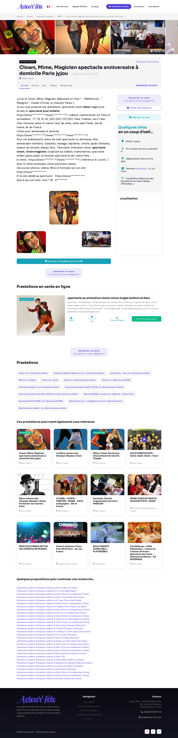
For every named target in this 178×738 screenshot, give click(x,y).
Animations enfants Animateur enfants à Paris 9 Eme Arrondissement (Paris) (53, 594)
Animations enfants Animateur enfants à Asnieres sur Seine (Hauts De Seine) (53, 619)
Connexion (138, 6)
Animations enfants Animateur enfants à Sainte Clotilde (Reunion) (48, 637)
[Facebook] (153, 731)
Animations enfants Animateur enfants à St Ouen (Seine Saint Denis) (49, 600)
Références (66, 85)
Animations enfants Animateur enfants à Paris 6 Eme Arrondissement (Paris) (53, 675)
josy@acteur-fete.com (151, 717)
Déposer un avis (141, 117)
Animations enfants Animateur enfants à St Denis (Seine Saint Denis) (49, 678)
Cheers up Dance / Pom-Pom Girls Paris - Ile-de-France (69, 549)
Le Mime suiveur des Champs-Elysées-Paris (69, 454)
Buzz (44, 85)
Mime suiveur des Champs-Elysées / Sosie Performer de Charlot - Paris (32, 502)
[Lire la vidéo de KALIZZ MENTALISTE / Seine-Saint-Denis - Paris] (144, 439)
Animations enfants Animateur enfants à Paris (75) (41, 656)
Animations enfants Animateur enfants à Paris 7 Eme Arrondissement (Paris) (53, 644)
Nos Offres (89, 702)
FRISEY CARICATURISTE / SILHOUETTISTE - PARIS (143, 499)
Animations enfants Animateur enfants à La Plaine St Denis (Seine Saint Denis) (53, 631)
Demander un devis (120, 6)
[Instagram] (147, 731)
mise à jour (141, 168)
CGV (89, 718)
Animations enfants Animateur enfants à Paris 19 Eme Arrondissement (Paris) (53, 672)
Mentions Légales (89, 710)
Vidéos (53, 85)
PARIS (59, 16)
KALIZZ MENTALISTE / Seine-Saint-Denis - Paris (144, 454)
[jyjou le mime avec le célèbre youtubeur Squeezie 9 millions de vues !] (96, 239)
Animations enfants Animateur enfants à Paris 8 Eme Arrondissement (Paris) (53, 603)
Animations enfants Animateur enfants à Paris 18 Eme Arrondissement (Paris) (53, 609)
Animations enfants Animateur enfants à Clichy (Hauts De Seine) (47, 587)
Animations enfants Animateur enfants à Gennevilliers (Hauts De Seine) (50, 659)
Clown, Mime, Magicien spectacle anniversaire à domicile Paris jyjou (32, 456)
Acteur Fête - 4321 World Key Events (39, 732)
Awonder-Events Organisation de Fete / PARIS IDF (105, 501)
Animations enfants (44, 16)
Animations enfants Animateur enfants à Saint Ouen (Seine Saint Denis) (50, 597)
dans (33, 373)
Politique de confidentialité (89, 714)
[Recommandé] (33, 439)
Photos (35, 85)
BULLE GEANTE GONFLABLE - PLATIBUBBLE (101, 549)
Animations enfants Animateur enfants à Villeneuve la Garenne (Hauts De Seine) (54, 662)
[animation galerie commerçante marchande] (63, 207)
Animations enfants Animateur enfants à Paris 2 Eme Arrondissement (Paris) (53, 616)
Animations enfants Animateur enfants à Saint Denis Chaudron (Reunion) (51, 625)
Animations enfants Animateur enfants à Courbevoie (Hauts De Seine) (50, 666)
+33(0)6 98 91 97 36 (152, 712)
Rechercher (62, 6)
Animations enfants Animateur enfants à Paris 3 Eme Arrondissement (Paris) (53, 647)
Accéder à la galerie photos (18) (65, 261)
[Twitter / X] (159, 731)
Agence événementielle (89, 706)
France (30, 16)
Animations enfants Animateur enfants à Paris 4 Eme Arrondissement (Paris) (53, 650)
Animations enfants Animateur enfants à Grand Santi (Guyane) (46, 669)
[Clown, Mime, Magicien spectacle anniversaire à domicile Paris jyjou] (31, 242)
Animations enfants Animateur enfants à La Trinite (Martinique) (47, 591)
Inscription (153, 6)
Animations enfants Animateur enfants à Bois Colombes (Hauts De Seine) (51, 653)
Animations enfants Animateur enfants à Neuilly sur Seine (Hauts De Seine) (52, 641)
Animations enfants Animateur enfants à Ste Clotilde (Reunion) (46, 634)
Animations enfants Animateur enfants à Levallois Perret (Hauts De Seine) (52, 606)
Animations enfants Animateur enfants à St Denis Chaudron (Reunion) (50, 628)
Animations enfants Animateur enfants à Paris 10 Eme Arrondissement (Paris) (53, 622)
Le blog (94, 6)
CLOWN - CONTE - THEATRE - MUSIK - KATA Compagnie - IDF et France (69, 502)
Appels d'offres (79, 6)
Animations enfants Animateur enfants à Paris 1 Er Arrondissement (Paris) (51, 612)
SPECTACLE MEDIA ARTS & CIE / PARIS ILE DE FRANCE (33, 547)
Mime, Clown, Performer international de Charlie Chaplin (106, 456)
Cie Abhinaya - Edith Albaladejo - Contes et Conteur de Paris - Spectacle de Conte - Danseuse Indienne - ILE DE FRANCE (143, 553)
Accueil (20, 16)
